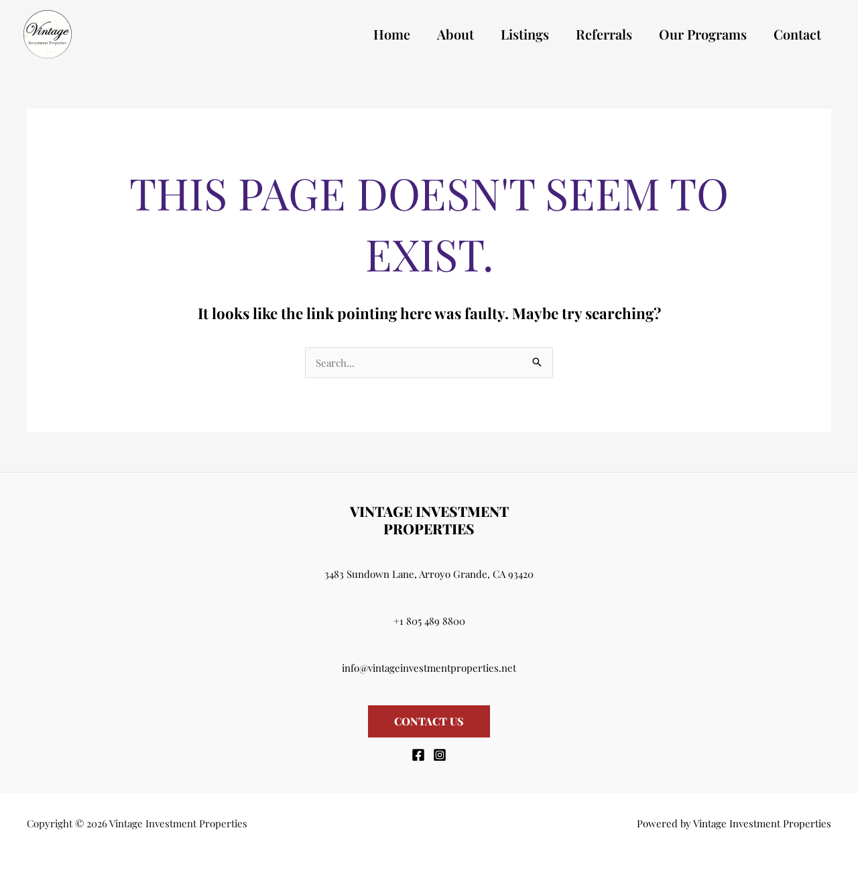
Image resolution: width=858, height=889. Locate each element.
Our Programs (703, 34)
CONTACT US (429, 721)
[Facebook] (418, 755)
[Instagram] (439, 755)
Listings (525, 34)
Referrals (604, 34)
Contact (797, 34)
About (455, 34)
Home (391, 34)
